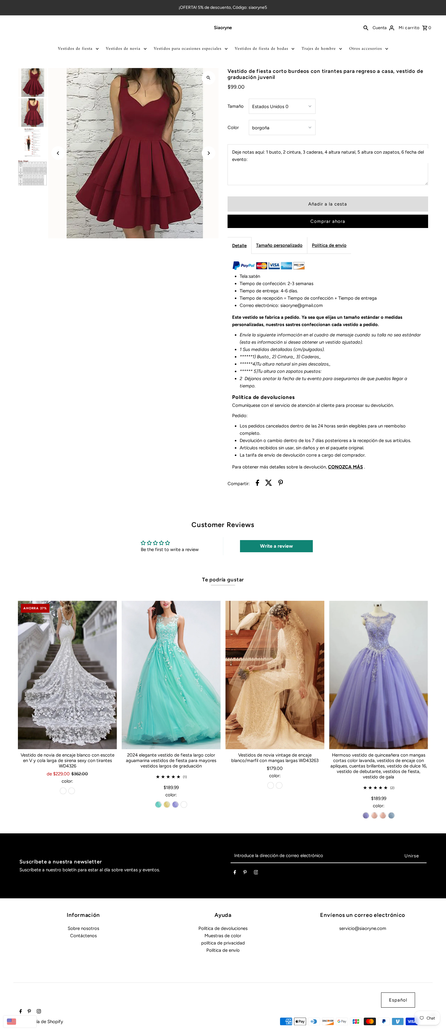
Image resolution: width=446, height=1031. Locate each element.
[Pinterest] (245, 873)
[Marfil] (63, 791)
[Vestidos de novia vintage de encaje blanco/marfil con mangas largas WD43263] (274, 675)
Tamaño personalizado (279, 245)
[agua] (158, 804)
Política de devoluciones (223, 928)
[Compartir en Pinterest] (280, 484)
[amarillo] (167, 804)
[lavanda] (175, 804)
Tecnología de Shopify (40, 1021)
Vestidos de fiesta (75, 49)
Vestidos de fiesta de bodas (261, 49)
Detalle (239, 245)
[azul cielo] (391, 815)
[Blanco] (72, 791)
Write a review (276, 546)
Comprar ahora (327, 221)
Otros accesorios (365, 49)
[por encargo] (184, 804)
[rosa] (374, 815)
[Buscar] (366, 28)
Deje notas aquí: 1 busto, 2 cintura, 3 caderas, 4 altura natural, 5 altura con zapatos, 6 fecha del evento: (328, 155)
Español (398, 1000)
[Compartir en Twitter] (268, 484)
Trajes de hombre (319, 49)
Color (233, 127)
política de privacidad (223, 943)
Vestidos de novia (123, 49)
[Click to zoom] (208, 78)
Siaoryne (223, 27)
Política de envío (329, 245)
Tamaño (236, 106)
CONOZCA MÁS (345, 467)
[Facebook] (235, 873)
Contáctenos (83, 935)
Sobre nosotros (83, 928)
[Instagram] (256, 873)
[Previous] (58, 153)
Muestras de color (222, 935)
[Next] (208, 153)
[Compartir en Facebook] (257, 484)
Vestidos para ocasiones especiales (187, 49)
